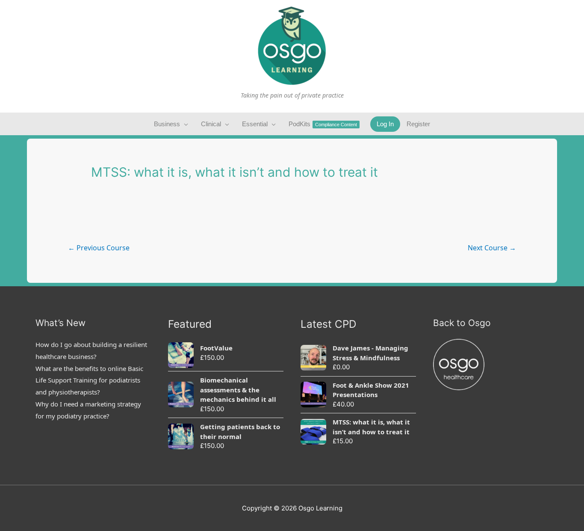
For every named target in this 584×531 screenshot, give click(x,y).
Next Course (492, 247)
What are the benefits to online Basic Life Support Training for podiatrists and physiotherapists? (89, 380)
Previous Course (99, 247)
